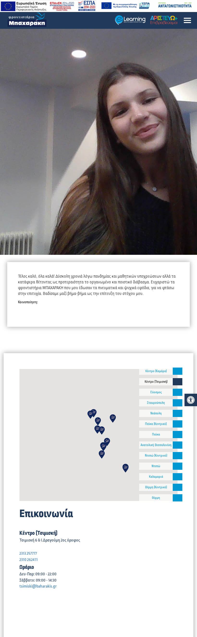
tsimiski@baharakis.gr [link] (38, 586)
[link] (191, 400)
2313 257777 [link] (28, 553)
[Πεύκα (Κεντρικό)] (177, 424)
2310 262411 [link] (28, 560)
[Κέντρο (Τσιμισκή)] (177, 381)
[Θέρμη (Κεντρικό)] (177, 487)
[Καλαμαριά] (177, 476)
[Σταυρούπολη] (177, 402)
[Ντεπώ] (177, 466)
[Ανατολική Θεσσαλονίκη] (177, 445)
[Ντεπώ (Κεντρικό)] (177, 455)
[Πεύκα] (177, 434)
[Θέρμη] (177, 497)
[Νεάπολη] (177, 413)
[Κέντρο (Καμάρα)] (177, 371)
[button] (187, 20)
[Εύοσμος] (177, 392)
